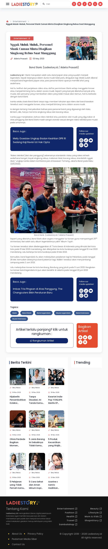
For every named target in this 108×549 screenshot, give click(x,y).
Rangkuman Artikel (43, 340)
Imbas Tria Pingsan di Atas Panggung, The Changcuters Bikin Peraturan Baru (37, 290)
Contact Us (18, 544)
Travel (70, 520)
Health (70, 516)
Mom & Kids (92, 516)
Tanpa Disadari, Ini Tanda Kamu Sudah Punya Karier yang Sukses (36, 400)
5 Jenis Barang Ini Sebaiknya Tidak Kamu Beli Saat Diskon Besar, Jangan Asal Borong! (37, 442)
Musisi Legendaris (63, 313)
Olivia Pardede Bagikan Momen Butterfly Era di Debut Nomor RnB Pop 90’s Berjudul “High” (17, 442)
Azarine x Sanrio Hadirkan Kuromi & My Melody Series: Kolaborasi (55, 485)
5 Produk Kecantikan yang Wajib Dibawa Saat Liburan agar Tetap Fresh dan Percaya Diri (55, 442)
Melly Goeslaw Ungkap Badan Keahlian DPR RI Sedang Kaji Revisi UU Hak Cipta (39, 140)
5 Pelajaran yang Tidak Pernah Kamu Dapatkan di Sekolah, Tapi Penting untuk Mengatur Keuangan (17, 485)
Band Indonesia (82, 313)
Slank (14, 313)
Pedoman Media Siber (24, 539)
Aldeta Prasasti (21, 58)
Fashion (20, 382)
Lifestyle (39, 382)
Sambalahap (66, 524)
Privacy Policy (35, 533)
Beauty (59, 424)
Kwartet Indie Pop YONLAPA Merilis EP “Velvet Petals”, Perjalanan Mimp (55, 400)
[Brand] (24, 4)
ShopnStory (92, 520)
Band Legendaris (43, 313)
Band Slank (26, 313)
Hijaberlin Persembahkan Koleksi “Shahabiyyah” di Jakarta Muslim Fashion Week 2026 (18, 400)
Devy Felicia (16, 388)
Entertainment (19, 21)
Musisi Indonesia (19, 319)
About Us (17, 533)
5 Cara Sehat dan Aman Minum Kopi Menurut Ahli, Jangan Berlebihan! (36, 485)
